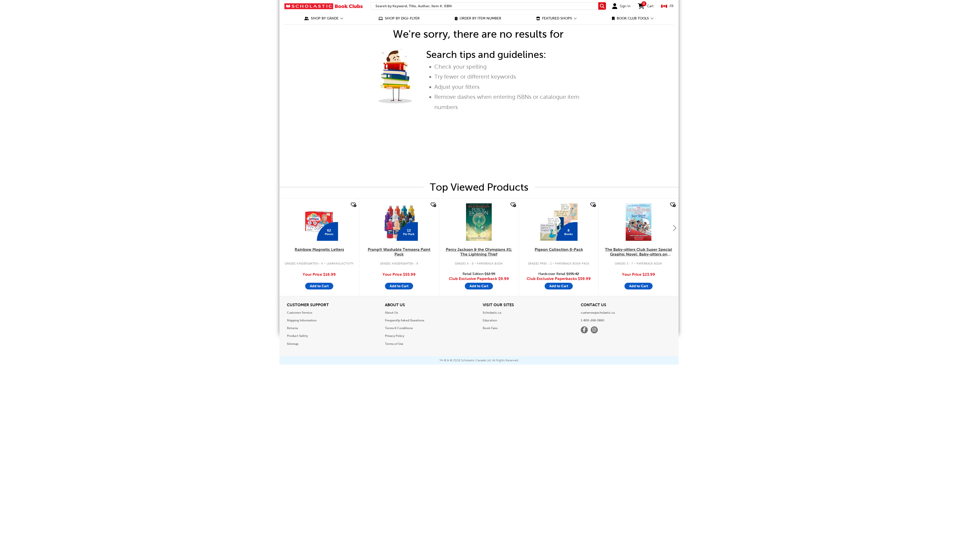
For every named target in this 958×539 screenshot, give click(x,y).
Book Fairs (490, 328)
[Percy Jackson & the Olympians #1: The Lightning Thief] (478, 222)
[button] (323, 18)
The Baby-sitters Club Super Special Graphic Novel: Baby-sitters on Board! (638, 252)
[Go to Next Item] (674, 227)
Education (490, 320)
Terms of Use (394, 344)
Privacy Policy (394, 336)
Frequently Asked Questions (404, 320)
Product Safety (297, 336)
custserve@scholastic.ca (598, 312)
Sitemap (292, 344)
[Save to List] (353, 205)
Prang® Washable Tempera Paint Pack (399, 251)
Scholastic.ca (492, 312)
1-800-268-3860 (592, 320)
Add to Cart (319, 286)
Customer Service (299, 312)
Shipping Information (302, 320)
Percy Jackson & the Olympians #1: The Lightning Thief (479, 251)
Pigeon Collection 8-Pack (559, 249)
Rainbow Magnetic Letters (319, 249)
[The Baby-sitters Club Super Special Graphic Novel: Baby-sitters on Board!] (638, 222)
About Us (391, 312)
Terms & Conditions (399, 328)
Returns (292, 328)
